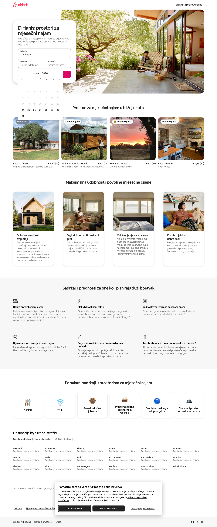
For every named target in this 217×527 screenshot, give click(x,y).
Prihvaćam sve (74, 508)
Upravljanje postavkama (143, 508)
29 (52, 110)
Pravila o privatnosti (43, 522)
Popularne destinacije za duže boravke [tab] (32, 439)
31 (23, 116)
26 (34, 110)
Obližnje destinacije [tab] (64, 439)
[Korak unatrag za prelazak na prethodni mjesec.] (23, 73)
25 (28, 110)
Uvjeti (58, 522)
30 (58, 110)
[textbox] (31, 65)
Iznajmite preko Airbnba (189, 4)
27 (40, 110)
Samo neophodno (108, 508)
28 (46, 110)
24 (23, 110)
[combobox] (44, 54)
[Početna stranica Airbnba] (20, 4)
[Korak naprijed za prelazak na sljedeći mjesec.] (57, 73)
